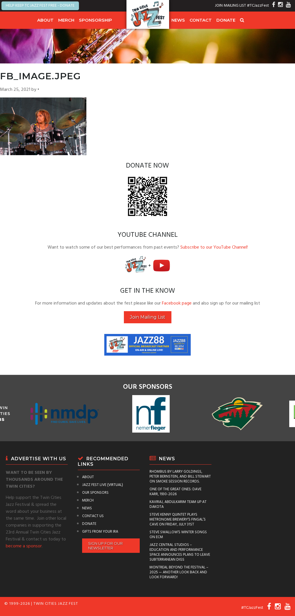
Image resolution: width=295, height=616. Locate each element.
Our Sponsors (95, 493)
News (178, 20)
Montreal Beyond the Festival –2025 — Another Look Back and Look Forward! (179, 572)
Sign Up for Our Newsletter (105, 545)
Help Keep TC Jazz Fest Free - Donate (40, 5)
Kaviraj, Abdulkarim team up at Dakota (178, 504)
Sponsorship (95, 20)
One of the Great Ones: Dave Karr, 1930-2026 (175, 491)
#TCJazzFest (258, 5)
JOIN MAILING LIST (230, 5)
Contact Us (93, 516)
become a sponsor (24, 546)
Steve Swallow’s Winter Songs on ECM (178, 534)
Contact (201, 20)
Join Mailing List (147, 317)
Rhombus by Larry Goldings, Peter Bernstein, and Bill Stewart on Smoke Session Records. (180, 476)
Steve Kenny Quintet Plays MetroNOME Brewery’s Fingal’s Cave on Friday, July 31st (178, 519)
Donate (225, 20)
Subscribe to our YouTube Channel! (214, 247)
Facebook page (177, 303)
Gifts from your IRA (100, 532)
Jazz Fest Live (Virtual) (102, 485)
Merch (66, 20)
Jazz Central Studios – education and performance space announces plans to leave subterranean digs (180, 552)
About (45, 20)
